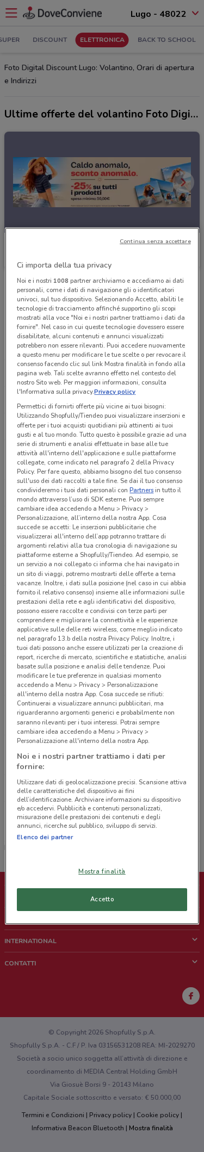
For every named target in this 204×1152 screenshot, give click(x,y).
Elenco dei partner (45, 837)
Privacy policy (114, 391)
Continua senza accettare (155, 241)
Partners (141, 490)
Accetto (102, 899)
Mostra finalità (102, 871)
